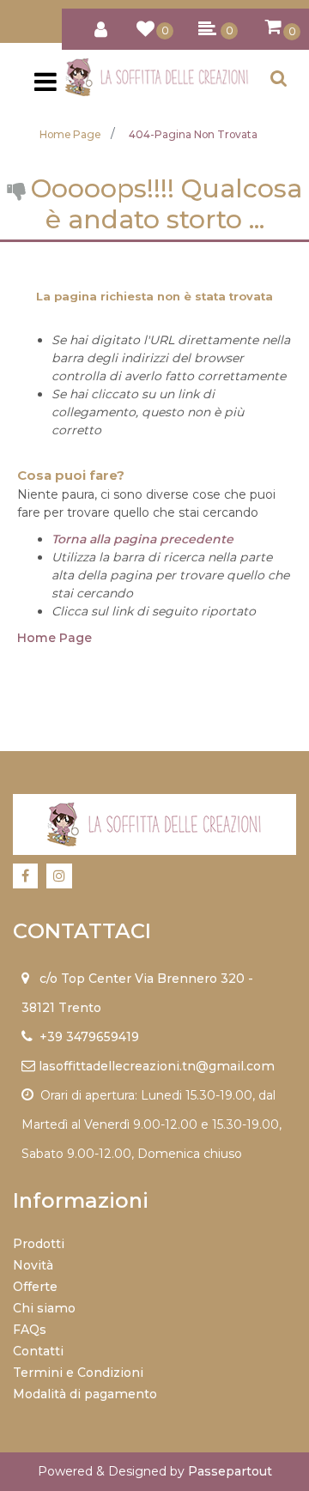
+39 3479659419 (89, 1037)
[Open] (45, 86)
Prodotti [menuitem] (38, 1244)
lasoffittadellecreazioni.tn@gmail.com (157, 1066)
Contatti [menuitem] (38, 1351)
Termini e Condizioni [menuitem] (78, 1372)
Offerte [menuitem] (35, 1286)
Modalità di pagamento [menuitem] (85, 1394)
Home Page (69, 134)
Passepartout (230, 1471)
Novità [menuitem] (33, 1265)
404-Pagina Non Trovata (193, 134)
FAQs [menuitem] (29, 1329)
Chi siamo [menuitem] (44, 1308)
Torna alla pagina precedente (142, 539)
